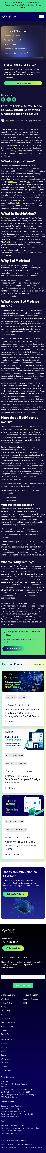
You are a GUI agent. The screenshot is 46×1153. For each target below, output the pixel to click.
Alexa (25, 429)
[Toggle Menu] (41, 16)
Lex (28, 182)
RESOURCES (6, 1039)
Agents (17, 148)
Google (35, 429)
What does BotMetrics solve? (16, 49)
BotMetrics (20, 203)
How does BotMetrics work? (16, 53)
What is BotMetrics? (12, 40)
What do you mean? (12, 36)
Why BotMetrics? (11, 44)
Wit (8, 242)
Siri (21, 429)
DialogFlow (12, 182)
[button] (3, 99)
